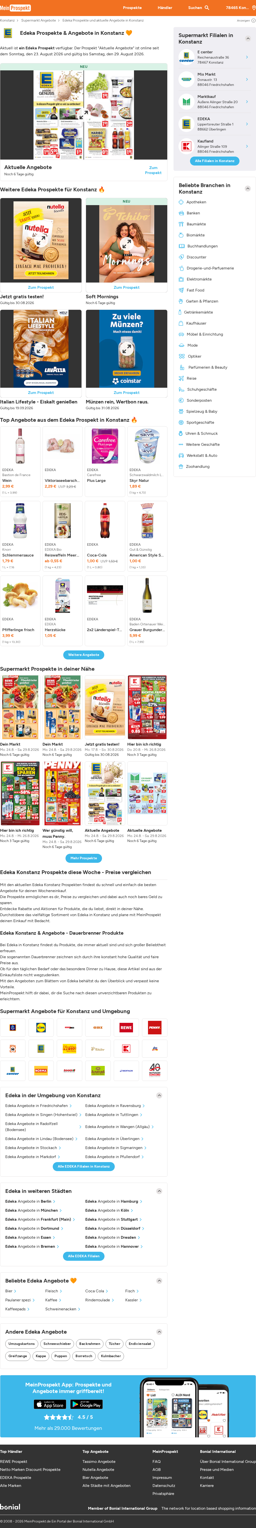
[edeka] (8, 33)
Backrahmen (89, 1344)
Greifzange (17, 1356)
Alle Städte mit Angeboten (106, 1485)
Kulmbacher (111, 1356)
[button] (84, 122)
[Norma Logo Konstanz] (41, 1071)
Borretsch (84, 1356)
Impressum (162, 1477)
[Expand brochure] (83, 115)
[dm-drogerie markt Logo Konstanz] (155, 1049)
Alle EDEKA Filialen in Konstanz (84, 1166)
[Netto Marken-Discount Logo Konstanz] (69, 1049)
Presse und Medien (217, 1469)
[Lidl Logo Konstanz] (41, 1028)
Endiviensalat (140, 1344)
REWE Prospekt (13, 1461)
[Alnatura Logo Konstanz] (98, 1071)
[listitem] (20, 461)
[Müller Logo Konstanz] (13, 1049)
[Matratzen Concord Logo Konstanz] (155, 1071)
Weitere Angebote (84, 655)
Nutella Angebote (98, 1469)
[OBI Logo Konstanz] (98, 1028)
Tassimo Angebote (99, 1461)
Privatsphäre (163, 1493)
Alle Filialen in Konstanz (215, 161)
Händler (165, 7)
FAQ (156, 1461)
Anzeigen (243, 20)
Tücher (114, 1344)
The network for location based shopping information (209, 1508)
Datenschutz (163, 1485)
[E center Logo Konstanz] (13, 1071)
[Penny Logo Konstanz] (155, 1028)
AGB (156, 1469)
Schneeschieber (57, 1344)
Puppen (60, 1356)
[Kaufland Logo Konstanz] (126, 1049)
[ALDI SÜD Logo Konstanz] (13, 1028)
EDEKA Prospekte (15, 1477)
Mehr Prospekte (83, 858)
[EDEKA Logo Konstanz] (41, 1049)
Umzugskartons (21, 1344)
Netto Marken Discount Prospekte (30, 1469)
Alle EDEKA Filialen (84, 1256)
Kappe (41, 1356)
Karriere (207, 1485)
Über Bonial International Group (228, 1461)
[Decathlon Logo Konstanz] (126, 1071)
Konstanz (7, 20)
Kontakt (207, 1477)
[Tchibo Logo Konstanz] (98, 1049)
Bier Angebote (95, 1477)
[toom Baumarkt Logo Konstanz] (69, 1071)
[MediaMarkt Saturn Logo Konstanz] (69, 1028)
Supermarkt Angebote (38, 20)
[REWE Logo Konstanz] (126, 1028)
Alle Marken (10, 1485)
